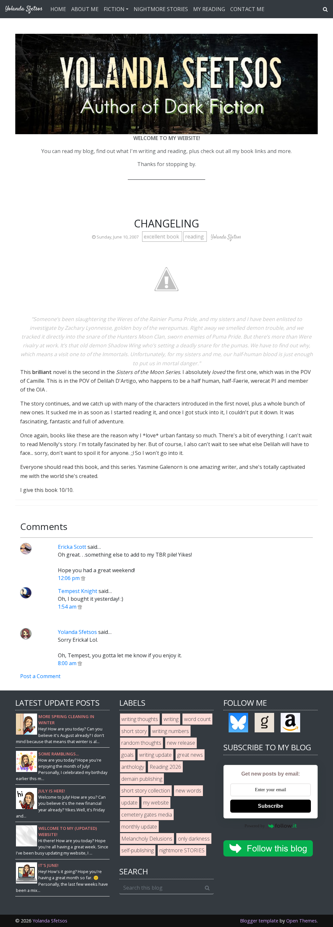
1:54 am (68, 606)
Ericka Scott (72, 546)
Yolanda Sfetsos (77, 632)
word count (197, 719)
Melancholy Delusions (146, 838)
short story (134, 731)
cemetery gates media (146, 814)
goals (127, 754)
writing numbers (170, 731)
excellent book (162, 236)
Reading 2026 (165, 766)
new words (188, 790)
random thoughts (141, 742)
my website (156, 802)
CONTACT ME (247, 9)
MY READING (209, 9)
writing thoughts (139, 719)
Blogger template (259, 921)
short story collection (145, 790)
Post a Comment (40, 676)
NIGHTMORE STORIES (161, 9)
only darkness (194, 838)
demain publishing (141, 778)
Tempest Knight (77, 591)
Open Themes (301, 921)
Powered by (255, 825)
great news (190, 754)
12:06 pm (69, 578)
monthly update (139, 826)
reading (195, 236)
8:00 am (68, 663)
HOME (58, 9)
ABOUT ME (85, 9)
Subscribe (270, 806)
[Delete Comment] (83, 578)
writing (171, 719)
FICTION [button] (114, 9)
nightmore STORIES (182, 850)
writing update (155, 754)
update (129, 802)
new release (181, 742)
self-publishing (137, 850)
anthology (132, 766)
